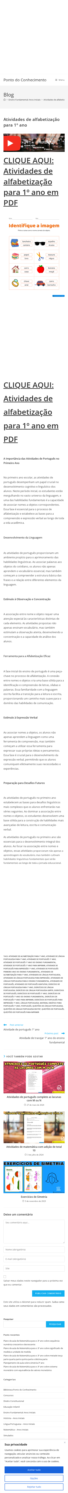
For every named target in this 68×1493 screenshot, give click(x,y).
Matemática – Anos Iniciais (15, 1429)
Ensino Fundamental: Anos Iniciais (19, 1412)
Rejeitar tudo (34, 1486)
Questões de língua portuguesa (47, 1006)
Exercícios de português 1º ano (32, 993)
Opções (34, 1478)
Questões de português (53, 1009)
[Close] (65, 1442)
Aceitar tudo (34, 1469)
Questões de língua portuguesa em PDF (22, 1009)
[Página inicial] (4, 99)
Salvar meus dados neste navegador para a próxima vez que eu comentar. (33, 1282)
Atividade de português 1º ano (41, 959)
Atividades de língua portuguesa (44, 975)
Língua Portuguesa (30, 1003)
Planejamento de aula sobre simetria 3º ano (23, 1362)
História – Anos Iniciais (14, 1418)
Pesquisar (8, 1319)
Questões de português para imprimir (21, 1012)
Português (26, 1006)
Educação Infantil (11, 1406)
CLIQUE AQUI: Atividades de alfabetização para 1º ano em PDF (31, 181)
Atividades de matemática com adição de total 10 (34, 1148)
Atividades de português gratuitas (31, 984)
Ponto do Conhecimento (24, 79)
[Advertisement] (34, 34)
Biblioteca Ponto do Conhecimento (19, 1389)
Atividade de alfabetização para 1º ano (27, 956)
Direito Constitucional (13, 1401)
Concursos (8, 1395)
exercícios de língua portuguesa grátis (34, 990)
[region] (34, 1466)
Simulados (8, 1435)
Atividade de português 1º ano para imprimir (24, 965)
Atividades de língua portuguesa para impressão (26, 978)
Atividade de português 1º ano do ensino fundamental (29, 962)
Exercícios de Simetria (34, 1197)
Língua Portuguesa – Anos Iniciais (19, 1424)
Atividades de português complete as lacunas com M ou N (34, 1098)
